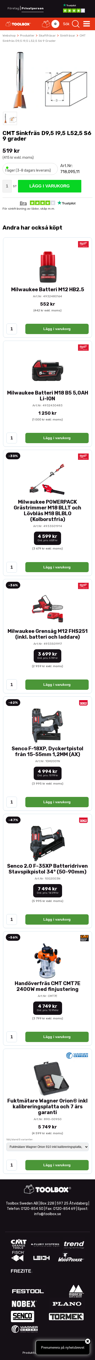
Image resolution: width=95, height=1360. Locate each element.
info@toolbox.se (47, 1214)
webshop (9, 35)
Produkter (27, 35)
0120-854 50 (32, 1209)
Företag (13, 8)
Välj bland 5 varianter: (19, 1139)
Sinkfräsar (67, 35)
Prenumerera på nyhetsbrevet (62, 1347)
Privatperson (33, 8)
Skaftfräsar (47, 35)
